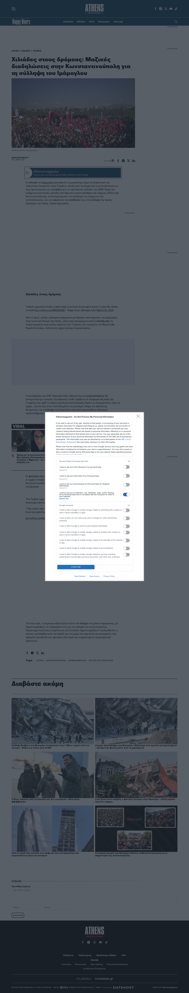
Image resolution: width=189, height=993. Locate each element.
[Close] (139, 417)
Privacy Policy (109, 576)
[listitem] (94, 461)
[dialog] (94, 496)
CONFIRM (76, 567)
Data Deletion (79, 576)
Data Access (94, 576)
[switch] (126, 467)
